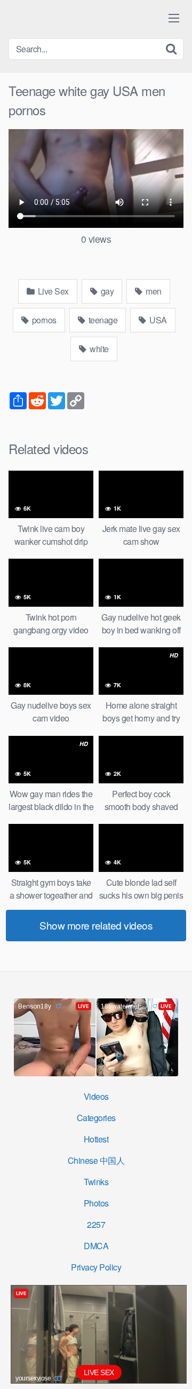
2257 (96, 1224)
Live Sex (52, 291)
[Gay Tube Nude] (73, 18)
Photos (96, 1203)
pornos (43, 320)
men (153, 291)
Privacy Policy (96, 1267)
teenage (101, 320)
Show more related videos (96, 925)
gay (106, 291)
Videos (96, 1096)
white (98, 349)
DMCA (96, 1246)
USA (157, 320)
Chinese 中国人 (96, 1160)
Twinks (96, 1182)
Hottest (96, 1139)
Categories (96, 1118)
